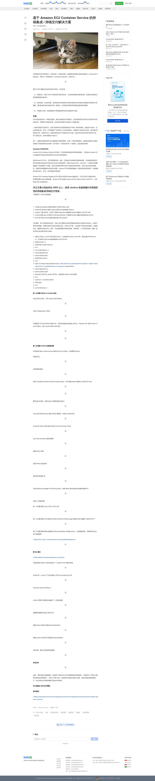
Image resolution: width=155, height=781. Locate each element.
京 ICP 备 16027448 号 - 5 (88, 778)
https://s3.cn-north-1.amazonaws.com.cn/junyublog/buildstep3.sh (54, 539)
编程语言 (71, 712)
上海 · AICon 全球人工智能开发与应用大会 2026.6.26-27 (106, 762)
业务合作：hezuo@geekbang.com (74, 762)
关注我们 (59, 767)
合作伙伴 (59, 763)
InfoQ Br (129, 767)
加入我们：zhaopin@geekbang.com (74, 767)
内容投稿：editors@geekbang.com (74, 760)
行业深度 (36, 715)
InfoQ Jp (129, 762)
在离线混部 (86, 712)
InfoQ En (129, 760)
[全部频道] (114, 9)
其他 (46, 712)
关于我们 (59, 759)
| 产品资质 (117, 778)
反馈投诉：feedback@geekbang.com (75, 764)
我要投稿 (59, 761)
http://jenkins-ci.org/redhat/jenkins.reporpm (74, 263)
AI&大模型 (109, 28)
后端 (108, 35)
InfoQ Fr (129, 764)
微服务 (78, 712)
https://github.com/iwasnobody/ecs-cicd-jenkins (49, 557)
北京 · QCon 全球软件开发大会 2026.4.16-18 (103, 760)
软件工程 (113, 69)
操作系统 (63, 712)
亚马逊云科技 (54, 712)
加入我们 (59, 765)
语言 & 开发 (39, 712)
